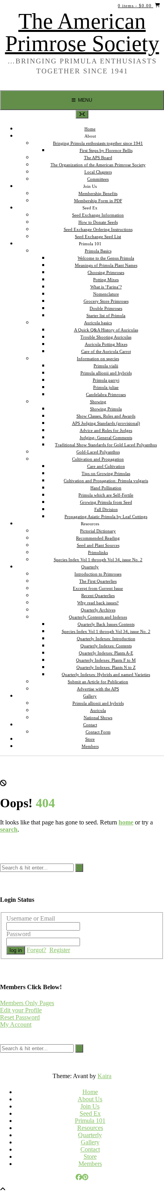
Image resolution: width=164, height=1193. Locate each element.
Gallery (90, 1142)
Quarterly (90, 1135)
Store (90, 1156)
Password (18, 934)
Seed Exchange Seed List (98, 236)
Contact (90, 1149)
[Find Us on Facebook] (79, 1177)
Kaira (104, 1076)
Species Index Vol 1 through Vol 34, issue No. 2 (98, 559)
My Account (15, 1024)
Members (90, 746)
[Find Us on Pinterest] (85, 1177)
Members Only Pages (27, 1003)
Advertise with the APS (98, 688)
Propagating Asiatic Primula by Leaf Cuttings (105, 516)
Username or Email (30, 918)
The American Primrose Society (82, 32)
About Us (90, 1099)
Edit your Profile (21, 1010)
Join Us (90, 1106)
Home (90, 1091)
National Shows (98, 717)
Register (59, 950)
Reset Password (20, 1017)
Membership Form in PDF (98, 200)
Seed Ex (90, 1113)
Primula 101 (90, 1120)
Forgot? (36, 950)
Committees (98, 179)
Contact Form (98, 732)
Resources (90, 1127)
